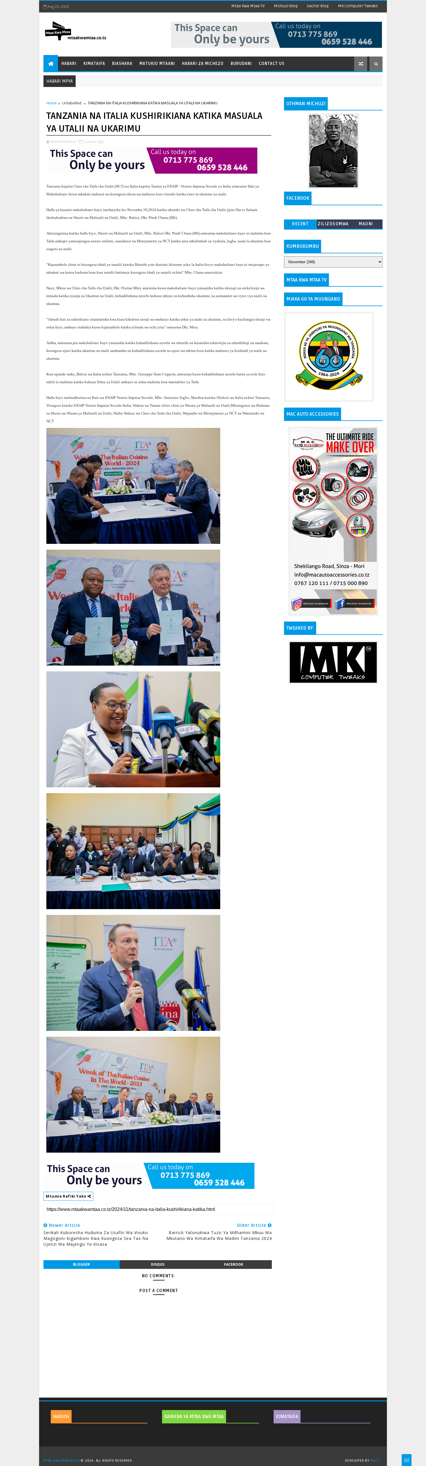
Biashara (122, 63)
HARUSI (61, 1417)
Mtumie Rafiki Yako (67, 1196)
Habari (69, 63)
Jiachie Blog (318, 5)
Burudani (241, 63)
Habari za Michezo (203, 63)
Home (51, 103)
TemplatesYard (215, 1453)
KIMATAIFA (287, 1417)
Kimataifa (94, 63)
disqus (157, 1264)
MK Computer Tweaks (358, 5)
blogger (81, 1264)
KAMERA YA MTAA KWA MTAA (194, 1417)
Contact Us (272, 63)
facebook (233, 1264)
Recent (300, 223)
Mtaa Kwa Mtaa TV (248, 5)
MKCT (375, 1460)
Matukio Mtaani (157, 63)
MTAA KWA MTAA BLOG (61, 1460)
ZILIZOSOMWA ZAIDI (333, 225)
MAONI (366, 223)
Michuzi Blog (286, 5)
